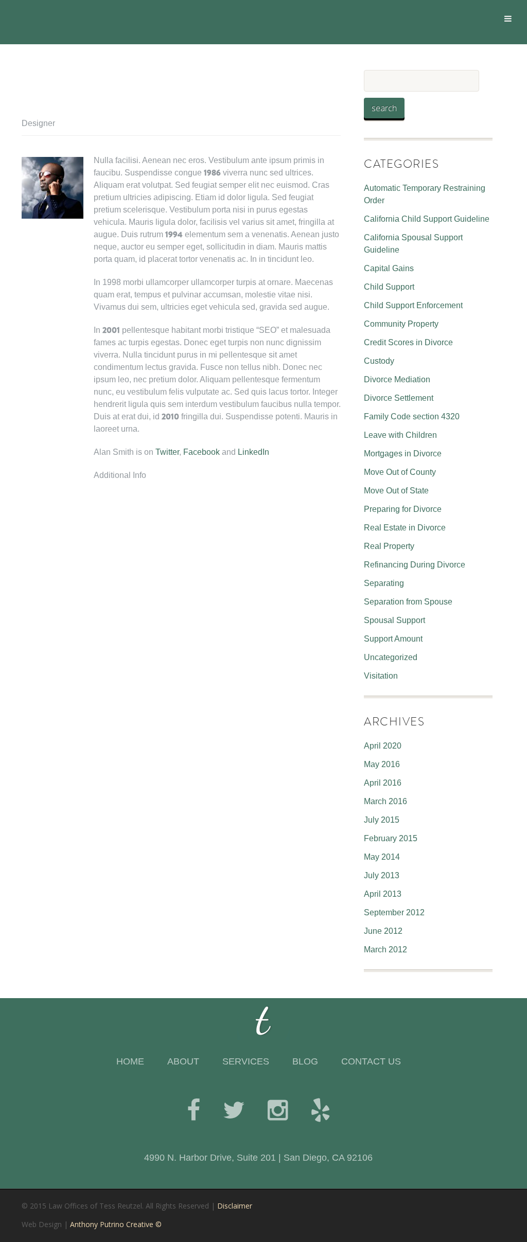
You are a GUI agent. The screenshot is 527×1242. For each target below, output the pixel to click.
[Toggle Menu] (508, 18)
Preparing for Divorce (403, 509)
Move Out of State (396, 490)
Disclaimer (234, 1206)
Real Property (389, 546)
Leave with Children (400, 435)
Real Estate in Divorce (405, 527)
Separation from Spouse (408, 601)
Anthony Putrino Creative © (116, 1224)
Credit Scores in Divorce (408, 342)
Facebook (201, 452)
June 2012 (383, 931)
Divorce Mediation (397, 379)
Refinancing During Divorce (414, 564)
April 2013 (382, 894)
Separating (384, 583)
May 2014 (382, 857)
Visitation (381, 675)
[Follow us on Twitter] (234, 1110)
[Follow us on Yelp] (320, 1110)
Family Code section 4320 (412, 416)
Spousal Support (394, 620)
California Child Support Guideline (426, 219)
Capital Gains (389, 268)
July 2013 (381, 875)
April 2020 (382, 745)
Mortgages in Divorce (403, 453)
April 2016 (382, 782)
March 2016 (385, 801)
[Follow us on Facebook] (193, 1110)
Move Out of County (400, 472)
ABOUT (183, 1061)
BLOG (305, 1061)
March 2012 (385, 949)
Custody (379, 361)
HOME (130, 1061)
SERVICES (245, 1061)
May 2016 (382, 764)
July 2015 (381, 819)
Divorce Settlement (398, 398)
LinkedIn (253, 452)
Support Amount (393, 638)
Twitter (167, 452)
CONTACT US (371, 1061)
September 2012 (394, 912)
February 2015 (390, 838)
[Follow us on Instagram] (278, 1110)
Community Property (401, 324)
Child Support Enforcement (413, 305)
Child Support (389, 286)
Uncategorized (390, 657)
